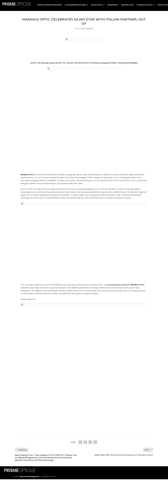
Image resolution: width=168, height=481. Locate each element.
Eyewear (89, 28)
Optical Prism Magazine (29, 476)
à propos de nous (144, 5)
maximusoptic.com (28, 299)
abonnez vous (127, 5)
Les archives (96, 5)
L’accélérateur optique (75, 5)
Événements (112, 5)
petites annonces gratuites (49, 5)
